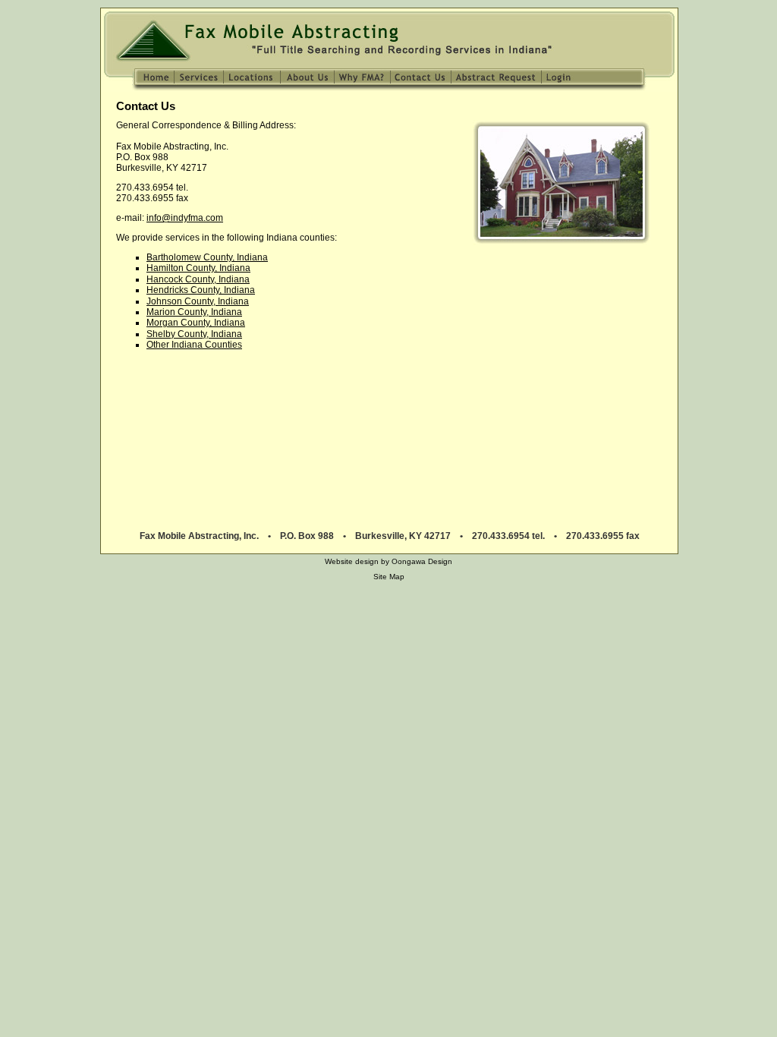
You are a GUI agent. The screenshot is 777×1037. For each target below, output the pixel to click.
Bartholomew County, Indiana (207, 257)
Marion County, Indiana (194, 312)
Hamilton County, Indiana (198, 268)
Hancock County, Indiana (198, 279)
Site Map (388, 576)
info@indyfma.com (184, 218)
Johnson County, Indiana (197, 301)
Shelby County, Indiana (194, 334)
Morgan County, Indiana (195, 322)
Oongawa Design (422, 561)
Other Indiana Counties (194, 344)
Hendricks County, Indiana (200, 290)
